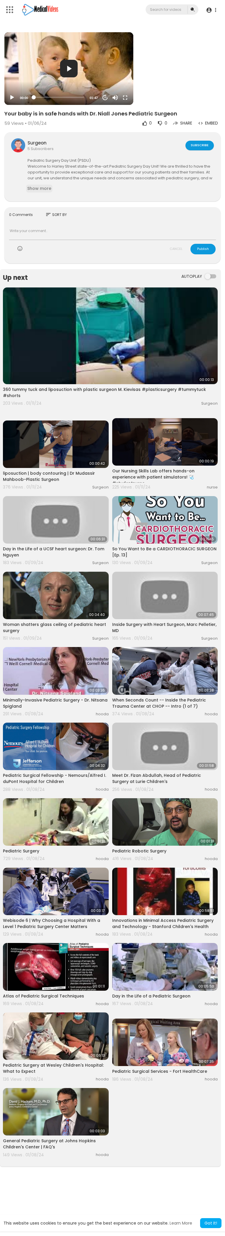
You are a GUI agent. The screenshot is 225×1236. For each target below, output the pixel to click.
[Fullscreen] (125, 98)
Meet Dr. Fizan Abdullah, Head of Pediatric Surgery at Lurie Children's (156, 778)
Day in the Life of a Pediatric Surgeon (151, 996)
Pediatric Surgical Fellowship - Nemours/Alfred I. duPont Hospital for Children (54, 778)
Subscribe (200, 145)
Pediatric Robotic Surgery (139, 851)
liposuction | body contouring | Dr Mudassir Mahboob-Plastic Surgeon (49, 476)
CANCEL (176, 248)
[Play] (12, 98)
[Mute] (115, 98)
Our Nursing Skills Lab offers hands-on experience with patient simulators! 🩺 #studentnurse (153, 477)
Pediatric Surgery (21, 851)
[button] (211, 9)
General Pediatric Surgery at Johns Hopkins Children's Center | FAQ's (49, 1144)
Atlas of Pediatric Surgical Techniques (43, 996)
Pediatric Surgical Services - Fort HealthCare (159, 1071)
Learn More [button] (181, 1223)
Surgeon (37, 143)
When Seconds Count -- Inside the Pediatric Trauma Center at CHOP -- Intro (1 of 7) (159, 703)
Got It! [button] (210, 1223)
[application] (68, 68)
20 (105, 97)
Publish (203, 248)
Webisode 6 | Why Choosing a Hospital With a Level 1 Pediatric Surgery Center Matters (51, 923)
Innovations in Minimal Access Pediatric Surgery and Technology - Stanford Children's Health (163, 923)
